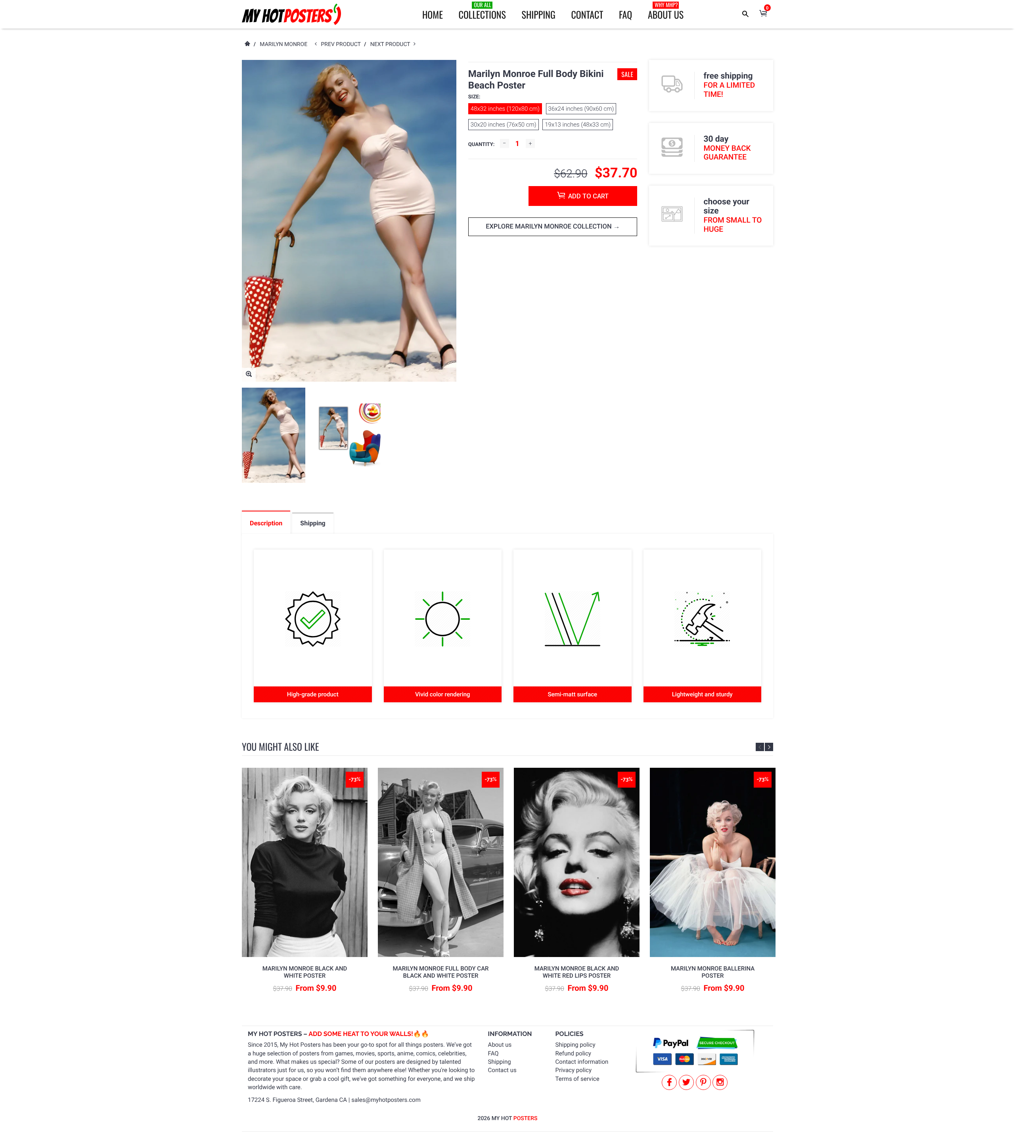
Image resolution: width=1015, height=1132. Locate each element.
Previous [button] (760, 747)
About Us (666, 11)
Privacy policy (573, 1070)
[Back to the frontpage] (247, 44)
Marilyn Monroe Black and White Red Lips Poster (576, 972)
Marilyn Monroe (283, 44)
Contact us (502, 1070)
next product (392, 44)
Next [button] (769, 747)
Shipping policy (575, 1044)
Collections (482, 11)
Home (432, 14)
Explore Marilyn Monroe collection (549, 227)
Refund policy (573, 1053)
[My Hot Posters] (291, 14)
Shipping (538, 14)
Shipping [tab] (312, 523)
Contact (587, 14)
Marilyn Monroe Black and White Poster (304, 972)
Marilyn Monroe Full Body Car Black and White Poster (440, 972)
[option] (273, 435)
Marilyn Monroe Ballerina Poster (713, 972)
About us (500, 1044)
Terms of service (577, 1078)
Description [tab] (266, 523)
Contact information (582, 1061)
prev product (342, 44)
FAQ (625, 14)
